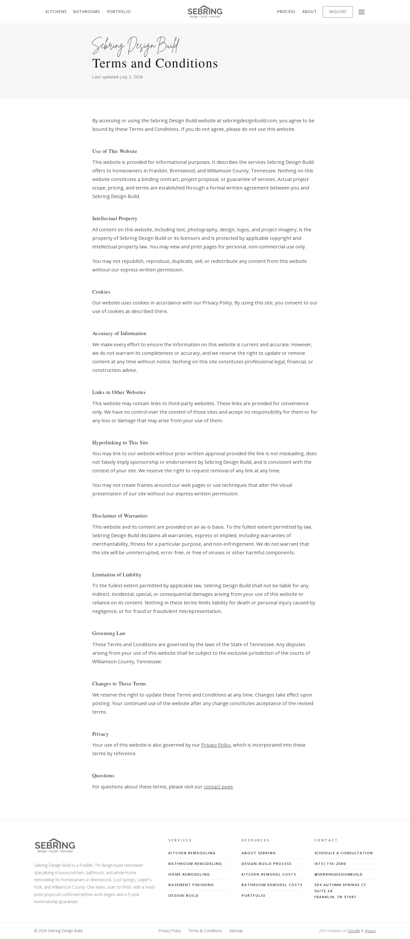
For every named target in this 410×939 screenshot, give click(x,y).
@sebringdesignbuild (338, 874)
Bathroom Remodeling (195, 863)
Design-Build (183, 895)
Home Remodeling (189, 874)
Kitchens (56, 11)
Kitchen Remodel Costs (269, 874)
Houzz (370, 930)
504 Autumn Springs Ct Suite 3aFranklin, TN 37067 (340, 890)
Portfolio (119, 11)
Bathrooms (86, 11)
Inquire (338, 11)
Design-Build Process (267, 863)
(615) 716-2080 (330, 863)
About (309, 11)
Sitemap (236, 930)
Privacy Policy (216, 745)
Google (354, 930)
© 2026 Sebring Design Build (58, 930)
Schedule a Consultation (343, 852)
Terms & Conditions (205, 930)
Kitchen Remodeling (192, 852)
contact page (218, 786)
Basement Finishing (191, 884)
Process (286, 11)
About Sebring (259, 852)
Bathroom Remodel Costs (272, 884)
